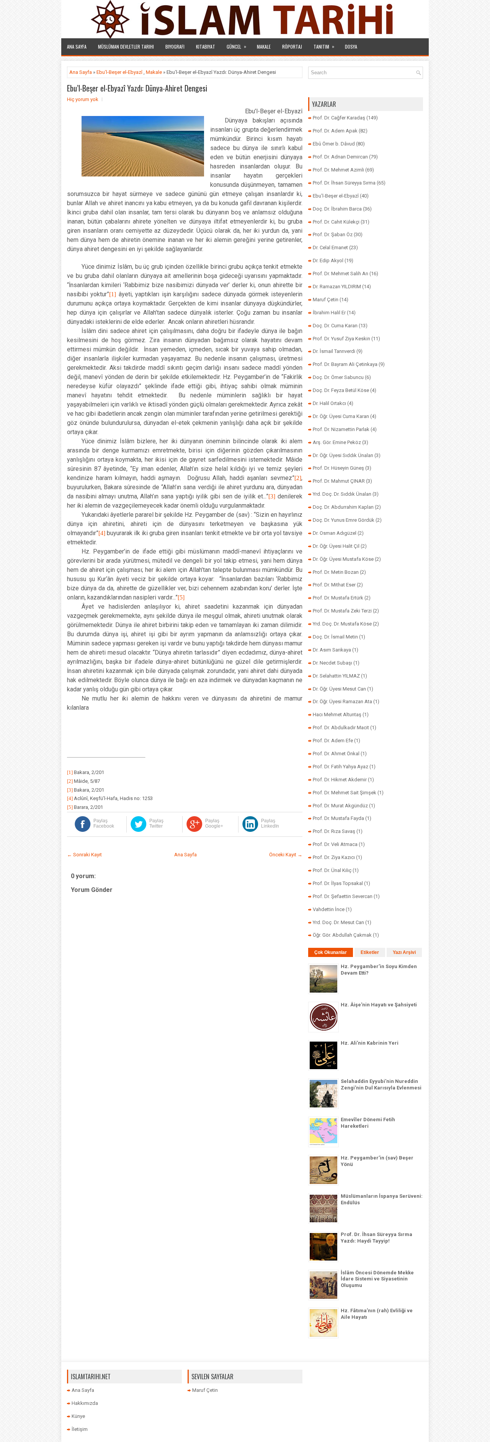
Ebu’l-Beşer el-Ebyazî (119, 72)
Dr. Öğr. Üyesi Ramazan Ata (342, 701)
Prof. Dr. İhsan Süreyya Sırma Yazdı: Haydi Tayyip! (376, 1237)
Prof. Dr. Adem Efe (333, 740)
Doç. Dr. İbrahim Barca (337, 209)
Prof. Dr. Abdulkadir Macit (341, 727)
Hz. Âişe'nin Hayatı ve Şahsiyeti (379, 1005)
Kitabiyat (205, 46)
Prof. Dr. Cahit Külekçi (336, 222)
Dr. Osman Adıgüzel (334, 533)
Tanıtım (324, 46)
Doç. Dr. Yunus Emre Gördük (343, 520)
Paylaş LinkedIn (270, 823)
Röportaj (292, 46)
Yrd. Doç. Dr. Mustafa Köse (342, 624)
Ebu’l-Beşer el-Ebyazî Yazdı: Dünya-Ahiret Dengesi (137, 88)
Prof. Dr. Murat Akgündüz (340, 805)
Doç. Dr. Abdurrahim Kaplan (343, 507)
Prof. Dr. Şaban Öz (333, 234)
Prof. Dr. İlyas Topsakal (338, 883)
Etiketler (370, 952)
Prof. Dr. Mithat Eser (334, 585)
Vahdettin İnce (329, 909)
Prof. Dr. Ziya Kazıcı (334, 857)
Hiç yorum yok (82, 99)
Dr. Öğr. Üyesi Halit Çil (336, 546)
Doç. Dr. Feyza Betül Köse (341, 390)
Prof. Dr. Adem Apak (335, 131)
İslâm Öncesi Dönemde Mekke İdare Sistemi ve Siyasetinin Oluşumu (377, 1279)
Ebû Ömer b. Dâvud (334, 144)
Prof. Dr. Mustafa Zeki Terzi (342, 611)
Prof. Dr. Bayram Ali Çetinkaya (345, 364)
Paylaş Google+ (214, 823)
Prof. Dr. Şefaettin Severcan (342, 896)
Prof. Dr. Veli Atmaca (335, 844)
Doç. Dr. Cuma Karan (335, 325)
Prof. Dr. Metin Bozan (336, 572)
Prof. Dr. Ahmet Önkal (336, 753)
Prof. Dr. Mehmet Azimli (338, 170)
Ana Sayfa (77, 46)
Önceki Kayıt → (285, 854)
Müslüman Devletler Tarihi (126, 46)
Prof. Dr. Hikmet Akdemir (340, 779)
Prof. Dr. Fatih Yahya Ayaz (340, 766)
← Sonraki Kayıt (84, 854)
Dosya (351, 46)
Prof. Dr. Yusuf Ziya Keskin (341, 338)
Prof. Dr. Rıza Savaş (334, 831)
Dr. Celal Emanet (330, 247)
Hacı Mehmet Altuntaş (337, 714)
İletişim (80, 1429)
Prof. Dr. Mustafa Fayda (338, 818)
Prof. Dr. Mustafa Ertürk (338, 598)
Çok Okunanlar (330, 952)
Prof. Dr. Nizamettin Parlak (341, 429)
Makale (264, 46)
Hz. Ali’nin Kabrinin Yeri (370, 1043)
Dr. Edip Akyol (328, 260)
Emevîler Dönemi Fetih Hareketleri (368, 1123)
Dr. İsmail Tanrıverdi (334, 351)
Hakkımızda (85, 1403)
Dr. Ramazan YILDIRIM (337, 286)
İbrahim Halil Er (329, 312)
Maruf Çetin (325, 299)
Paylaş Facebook (103, 823)
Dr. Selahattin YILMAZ (336, 676)
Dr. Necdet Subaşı (332, 663)
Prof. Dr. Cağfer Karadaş (339, 118)
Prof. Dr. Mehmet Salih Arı (340, 273)
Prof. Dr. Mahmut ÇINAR (339, 481)
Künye (78, 1416)
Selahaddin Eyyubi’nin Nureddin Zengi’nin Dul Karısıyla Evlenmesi (381, 1084)
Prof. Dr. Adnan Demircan (340, 157)
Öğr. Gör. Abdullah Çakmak (342, 935)
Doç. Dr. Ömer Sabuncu (338, 377)
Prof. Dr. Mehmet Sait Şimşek (344, 792)
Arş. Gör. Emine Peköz (337, 442)
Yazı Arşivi (404, 952)
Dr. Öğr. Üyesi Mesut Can (339, 689)
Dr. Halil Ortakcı (329, 403)
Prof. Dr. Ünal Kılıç (332, 870)
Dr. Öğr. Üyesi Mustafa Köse (343, 559)
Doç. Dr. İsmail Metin (335, 637)
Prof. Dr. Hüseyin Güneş (338, 468)
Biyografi (175, 46)
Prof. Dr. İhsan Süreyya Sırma (344, 183)
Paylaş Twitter (156, 823)
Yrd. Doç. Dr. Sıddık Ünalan (342, 494)
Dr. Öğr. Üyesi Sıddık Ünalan (343, 455)
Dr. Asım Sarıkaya (332, 650)
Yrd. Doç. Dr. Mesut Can (338, 922)
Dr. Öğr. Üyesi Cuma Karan (341, 416)
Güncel (236, 46)
